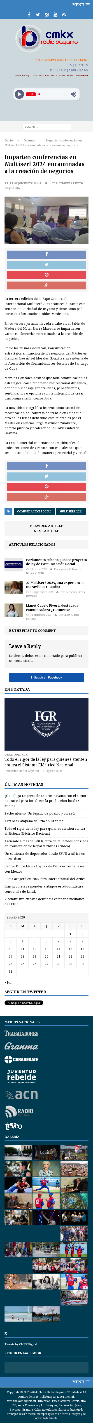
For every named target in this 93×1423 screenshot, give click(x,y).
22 (70, 956)
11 (22, 949)
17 (10, 956)
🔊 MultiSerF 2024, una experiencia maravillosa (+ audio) (55, 585)
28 (58, 964)
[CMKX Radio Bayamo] (46, 38)
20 (46, 956)
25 (22, 964)
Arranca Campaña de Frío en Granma (34, 821)
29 (70, 964)
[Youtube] (55, 14)
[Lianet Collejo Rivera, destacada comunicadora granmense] (14, 614)
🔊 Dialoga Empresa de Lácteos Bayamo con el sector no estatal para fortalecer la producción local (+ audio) (45, 801)
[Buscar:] (46, 126)
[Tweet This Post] (46, 265)
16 (82, 949)
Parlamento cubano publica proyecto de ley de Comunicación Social (56, 562)
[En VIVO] (64, 14)
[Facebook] (29, 14)
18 (22, 956)
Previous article (46, 526)
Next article (46, 531)
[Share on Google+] (46, 286)
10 (10, 949)
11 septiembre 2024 (25, 183)
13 (46, 949)
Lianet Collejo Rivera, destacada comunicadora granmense (52, 607)
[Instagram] (47, 14)
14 (58, 949)
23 (82, 956)
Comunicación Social (34, 511)
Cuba (8, 755)
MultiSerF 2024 (71, 511)
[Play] (19, 94)
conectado (52, 655)
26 (34, 964)
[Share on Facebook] (46, 255)
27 (46, 964)
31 (10, 971)
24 (10, 964)
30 (82, 964)
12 (34, 949)
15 (70, 949)
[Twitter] (38, 14)
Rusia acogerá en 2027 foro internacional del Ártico (45, 879)
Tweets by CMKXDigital (21, 1344)
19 (34, 956)
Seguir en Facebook (46, 677)
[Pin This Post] (46, 275)
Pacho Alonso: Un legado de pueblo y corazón (41, 813)
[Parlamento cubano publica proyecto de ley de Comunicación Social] (14, 569)
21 (58, 956)
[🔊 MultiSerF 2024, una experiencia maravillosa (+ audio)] (14, 592)
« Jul (8, 982)
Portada (21, 755)
